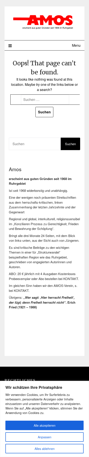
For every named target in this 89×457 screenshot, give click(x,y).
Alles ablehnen (45, 448)
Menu (76, 45)
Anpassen (44, 437)
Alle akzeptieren (45, 425)
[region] (44, 419)
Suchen (70, 144)
